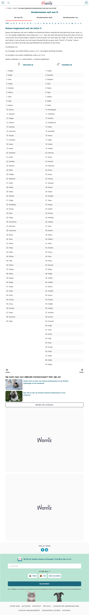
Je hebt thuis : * (44, 571)
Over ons (15, 606)
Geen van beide (54, 576)
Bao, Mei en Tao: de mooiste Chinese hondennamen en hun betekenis (44, 394)
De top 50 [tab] (18, 17)
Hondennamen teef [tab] (44, 17)
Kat (44, 576)
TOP (7, 23)
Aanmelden (44, 584)
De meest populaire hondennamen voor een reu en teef (37, 8)
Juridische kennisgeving (66, 606)
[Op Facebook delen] (42, 550)
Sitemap (66, 610)
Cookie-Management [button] (29, 610)
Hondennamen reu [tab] (70, 17)
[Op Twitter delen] (46, 550)
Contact (36, 606)
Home (9, 8)
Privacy (47, 606)
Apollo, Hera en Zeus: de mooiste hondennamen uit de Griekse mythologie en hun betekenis (45, 382)
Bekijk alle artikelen (45, 405)
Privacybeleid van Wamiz (45, 589)
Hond (15, 8)
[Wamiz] (48, 2)
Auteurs (26, 606)
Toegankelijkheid (51, 610)
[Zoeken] (8, 2)
